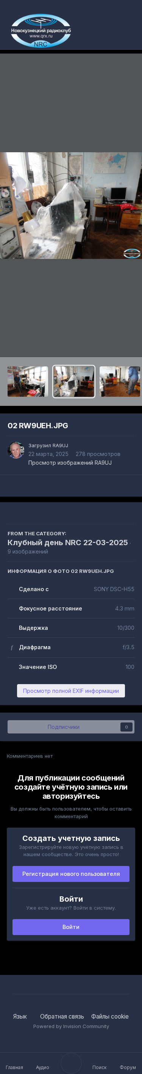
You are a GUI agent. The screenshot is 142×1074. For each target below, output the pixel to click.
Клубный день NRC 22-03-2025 (68, 542)
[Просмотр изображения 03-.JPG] (120, 381)
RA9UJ (60, 445)
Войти (71, 927)
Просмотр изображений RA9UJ (70, 462)
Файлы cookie (110, 1016)
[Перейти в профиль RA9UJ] (16, 450)
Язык (20, 1016)
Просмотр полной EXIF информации (71, 691)
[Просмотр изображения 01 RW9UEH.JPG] (28, 381)
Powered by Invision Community (71, 1026)
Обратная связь (62, 1016)
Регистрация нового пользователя (71, 874)
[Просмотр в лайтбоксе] (71, 205)
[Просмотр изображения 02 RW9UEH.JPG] (74, 381)
